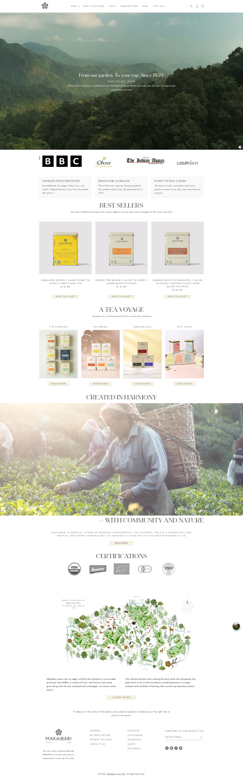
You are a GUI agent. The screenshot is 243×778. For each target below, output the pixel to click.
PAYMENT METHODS (101, 740)
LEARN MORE (121, 697)
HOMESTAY (134, 731)
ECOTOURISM (135, 735)
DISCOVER (58, 384)
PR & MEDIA (134, 749)
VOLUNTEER (134, 740)
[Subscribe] (201, 737)
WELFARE (121, 543)
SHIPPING (95, 731)
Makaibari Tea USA (116, 774)
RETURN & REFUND (100, 735)
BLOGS (131, 744)
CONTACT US (97, 744)
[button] (159, 6)
